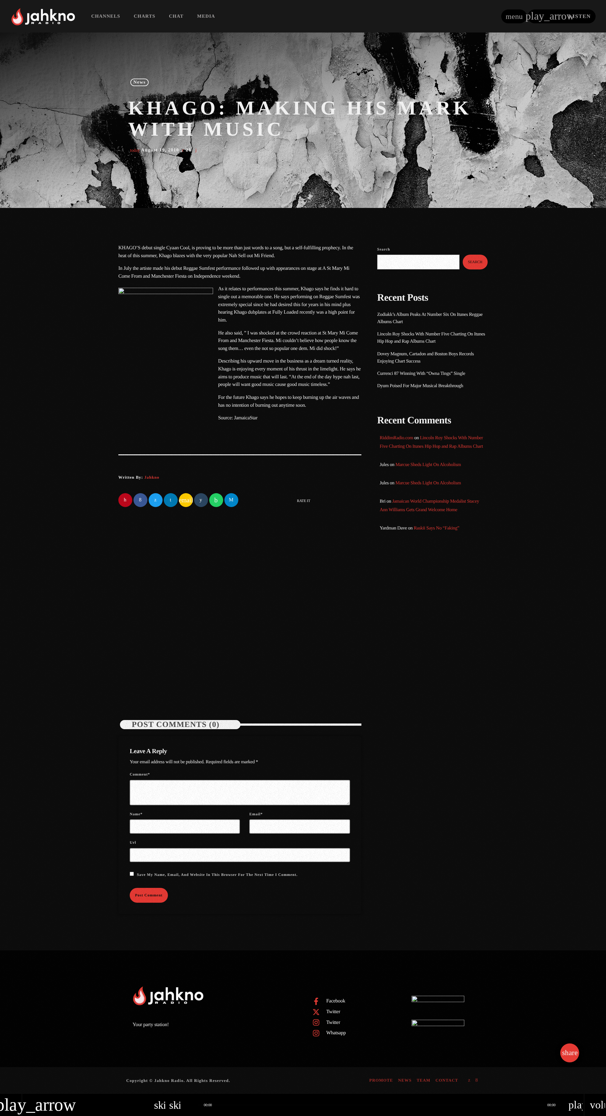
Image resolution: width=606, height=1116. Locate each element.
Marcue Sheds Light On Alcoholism (428, 464)
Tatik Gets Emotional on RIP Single (443, 723)
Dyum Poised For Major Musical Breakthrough (420, 385)
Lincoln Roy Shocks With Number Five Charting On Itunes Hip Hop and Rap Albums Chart (297, 646)
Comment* (140, 774)
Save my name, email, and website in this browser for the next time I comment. (217, 874)
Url (133, 842)
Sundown (398, 600)
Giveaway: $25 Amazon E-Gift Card (443, 787)
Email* (256, 814)
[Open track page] (191, 1105)
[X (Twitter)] (469, 1080)
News (140, 82)
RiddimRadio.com (396, 437)
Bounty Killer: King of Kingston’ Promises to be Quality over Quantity (441, 691)
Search (383, 249)
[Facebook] (476, 1080)
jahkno (151, 477)
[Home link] (43, 16)
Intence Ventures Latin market (438, 755)
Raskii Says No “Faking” (437, 528)
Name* (136, 814)
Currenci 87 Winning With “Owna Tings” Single (421, 373)
